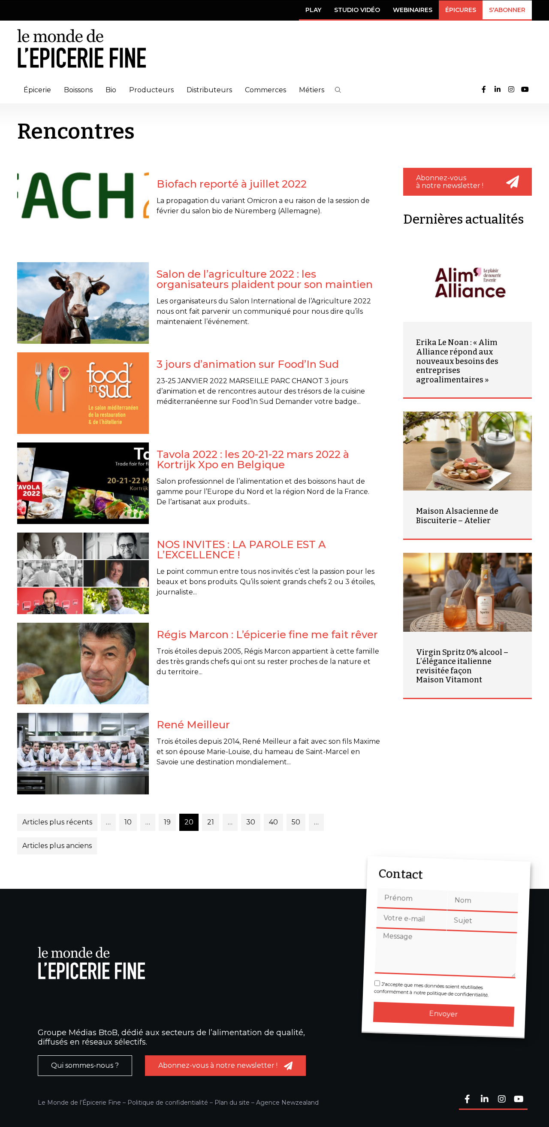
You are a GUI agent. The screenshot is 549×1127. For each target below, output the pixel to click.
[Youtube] (525, 89)
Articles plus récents (57, 822)
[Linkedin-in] (497, 89)
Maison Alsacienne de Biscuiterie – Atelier (457, 515)
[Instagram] (511, 89)
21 (210, 822)
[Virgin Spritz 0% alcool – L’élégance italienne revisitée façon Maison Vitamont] (467, 592)
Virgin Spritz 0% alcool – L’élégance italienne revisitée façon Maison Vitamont (462, 666)
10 (128, 822)
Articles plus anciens (57, 846)
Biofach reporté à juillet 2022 (232, 184)
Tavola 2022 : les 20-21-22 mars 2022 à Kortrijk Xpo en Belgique (253, 459)
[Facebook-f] (484, 89)
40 (273, 822)
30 (250, 822)
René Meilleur (193, 724)
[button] (338, 90)
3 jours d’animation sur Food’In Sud (248, 364)
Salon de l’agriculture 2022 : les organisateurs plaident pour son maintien (265, 279)
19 (167, 822)
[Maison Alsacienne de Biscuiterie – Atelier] (467, 451)
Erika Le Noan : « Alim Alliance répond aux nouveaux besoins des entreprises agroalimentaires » (457, 361)
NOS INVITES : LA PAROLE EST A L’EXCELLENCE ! (241, 549)
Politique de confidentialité (167, 1102)
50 (296, 822)
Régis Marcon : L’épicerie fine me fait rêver (267, 634)
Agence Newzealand (287, 1102)
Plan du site (232, 1102)
